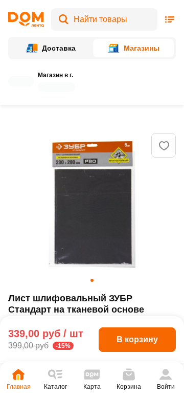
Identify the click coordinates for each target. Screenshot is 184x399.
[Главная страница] (26, 19)
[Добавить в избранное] (164, 146)
